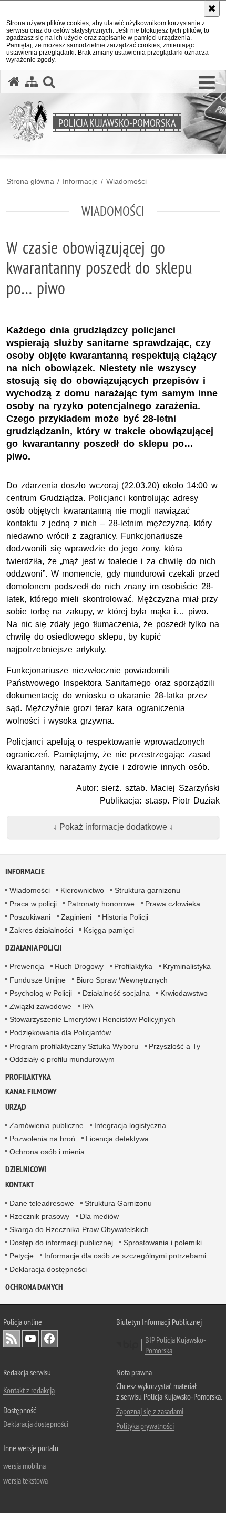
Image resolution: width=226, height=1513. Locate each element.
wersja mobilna (24, 1465)
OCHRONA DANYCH (34, 1286)
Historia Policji (125, 917)
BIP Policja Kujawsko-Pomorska (175, 1344)
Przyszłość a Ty (174, 1046)
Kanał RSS (11, 1338)
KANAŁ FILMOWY (31, 1091)
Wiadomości (126, 181)
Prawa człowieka (172, 904)
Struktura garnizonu (147, 890)
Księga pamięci (109, 930)
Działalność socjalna (116, 993)
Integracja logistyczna (130, 1125)
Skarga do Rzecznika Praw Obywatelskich (79, 1229)
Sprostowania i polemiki (163, 1242)
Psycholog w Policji (40, 993)
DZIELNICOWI (25, 1169)
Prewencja (26, 966)
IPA (87, 1006)
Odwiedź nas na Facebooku (49, 1338)
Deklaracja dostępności (48, 1269)
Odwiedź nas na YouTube (30, 1338)
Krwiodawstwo (184, 993)
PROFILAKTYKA (28, 1076)
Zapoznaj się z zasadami (149, 1411)
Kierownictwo (82, 890)
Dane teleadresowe (41, 1203)
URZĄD (15, 1106)
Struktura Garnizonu (118, 1203)
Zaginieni (76, 917)
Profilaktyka (133, 966)
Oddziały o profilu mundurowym (62, 1059)
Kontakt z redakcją (29, 1390)
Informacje (80, 181)
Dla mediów (99, 1216)
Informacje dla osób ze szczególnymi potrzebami (125, 1255)
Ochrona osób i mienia (47, 1151)
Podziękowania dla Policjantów (60, 1032)
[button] (207, 83)
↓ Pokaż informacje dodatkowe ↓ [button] (113, 826)
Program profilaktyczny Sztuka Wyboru (73, 1046)
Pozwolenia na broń (42, 1138)
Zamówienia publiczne (46, 1125)
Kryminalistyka (187, 966)
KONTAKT (19, 1184)
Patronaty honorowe (101, 904)
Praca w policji (33, 904)
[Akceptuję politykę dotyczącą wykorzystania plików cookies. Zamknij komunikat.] (212, 8)
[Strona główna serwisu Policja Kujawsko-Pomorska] (14, 81)
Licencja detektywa (117, 1138)
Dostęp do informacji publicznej (61, 1242)
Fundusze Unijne (37, 980)
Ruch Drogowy (79, 966)
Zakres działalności (41, 930)
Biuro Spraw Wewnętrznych (122, 980)
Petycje (21, 1255)
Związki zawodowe (40, 1006)
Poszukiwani (29, 917)
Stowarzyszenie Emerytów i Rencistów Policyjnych (92, 1019)
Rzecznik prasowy (39, 1216)
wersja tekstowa (25, 1480)
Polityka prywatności (145, 1426)
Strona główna (30, 181)
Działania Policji (33, 947)
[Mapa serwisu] (31, 81)
